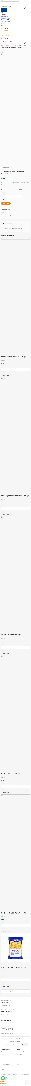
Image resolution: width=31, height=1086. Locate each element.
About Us (3, 1051)
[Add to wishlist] (11, 353)
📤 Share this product (15, 991)
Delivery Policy (20, 1057)
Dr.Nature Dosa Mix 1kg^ (11, 635)
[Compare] (3, 353)
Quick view (7, 353)
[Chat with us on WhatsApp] (3, 1078)
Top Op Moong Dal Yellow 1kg (13, 967)
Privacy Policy (20, 1054)
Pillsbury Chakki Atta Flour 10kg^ (15, 913)
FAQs (2, 1069)
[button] (6, 375)
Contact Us (3, 1054)
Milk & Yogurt (22, 45)
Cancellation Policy (5, 1064)
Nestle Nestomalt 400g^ (11, 774)
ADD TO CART (6, 203)
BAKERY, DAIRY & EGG (12, 45)
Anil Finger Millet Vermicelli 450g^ (15, 495)
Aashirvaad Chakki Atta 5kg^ (13, 356)
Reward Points (20, 1067)
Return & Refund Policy (6, 1067)
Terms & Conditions (21, 1051)
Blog (18, 1064)
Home (2, 45)
